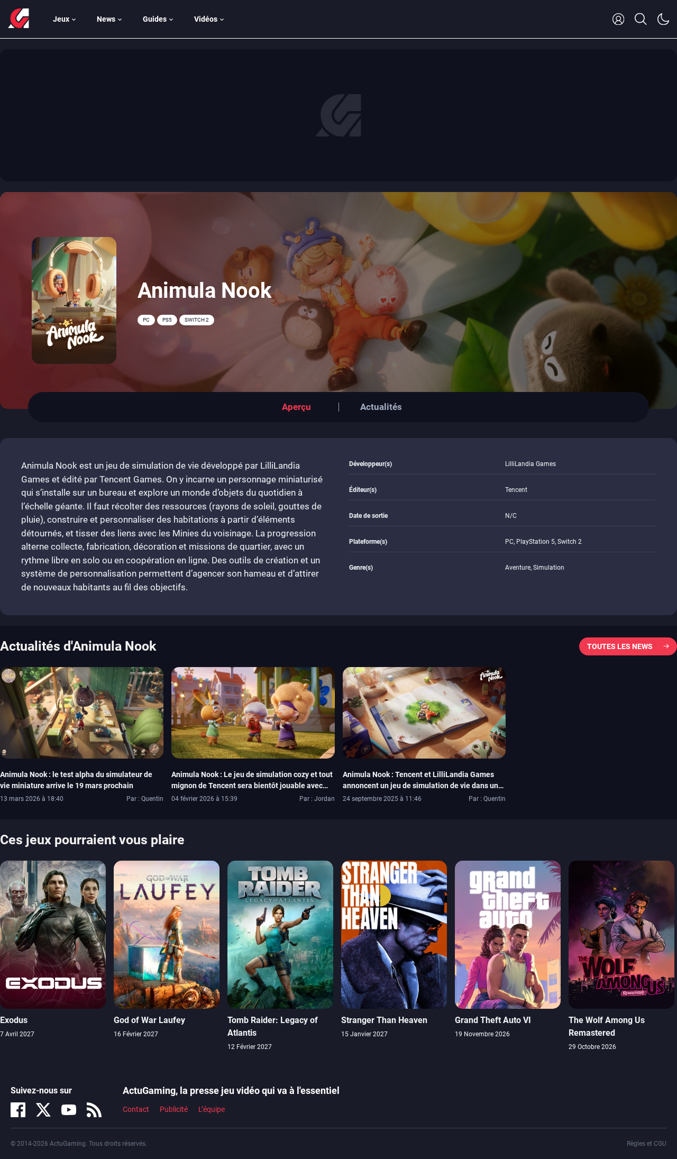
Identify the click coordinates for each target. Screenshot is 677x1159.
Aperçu (296, 406)
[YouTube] (68, 1109)
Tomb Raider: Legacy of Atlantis (272, 1026)
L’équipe (211, 1109)
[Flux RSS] (94, 1109)
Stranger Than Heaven (384, 1020)
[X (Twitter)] (43, 1109)
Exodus (14, 1020)
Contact (136, 1109)
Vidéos (205, 19)
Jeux (61, 19)
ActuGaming (18, 19)
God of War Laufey (149, 1020)
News (106, 19)
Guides (155, 19)
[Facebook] (18, 1109)
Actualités (381, 406)
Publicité (174, 1109)
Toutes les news (620, 646)
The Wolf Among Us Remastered (607, 1026)
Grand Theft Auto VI (493, 1020)
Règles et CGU (646, 1143)
